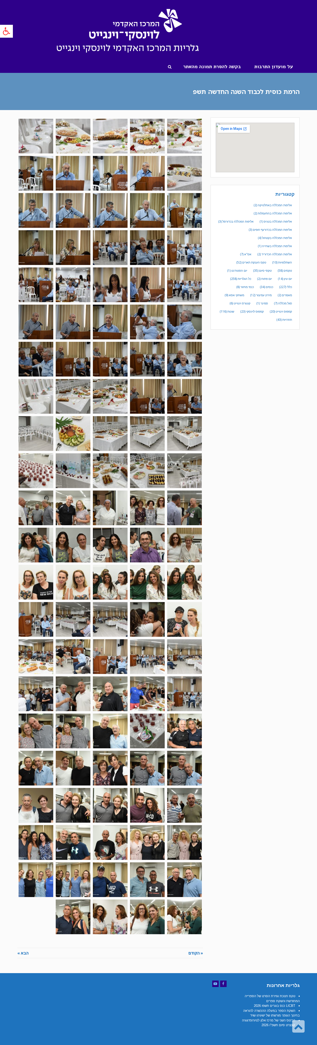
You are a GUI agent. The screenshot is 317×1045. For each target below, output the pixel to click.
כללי (285, 287)
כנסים (266, 287)
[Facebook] (223, 984)
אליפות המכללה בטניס (276, 221)
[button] (6, 31)
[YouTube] (215, 984)
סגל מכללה (283, 303)
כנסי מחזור (245, 287)
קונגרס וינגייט (240, 303)
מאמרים (285, 295)
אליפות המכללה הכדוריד (274, 254)
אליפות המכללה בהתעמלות (273, 213)
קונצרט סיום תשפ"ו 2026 (278, 1025)
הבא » (22, 953)
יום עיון (285, 279)
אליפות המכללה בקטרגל (275, 238)
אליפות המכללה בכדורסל (236, 221)
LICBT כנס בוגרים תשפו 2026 (274, 1006)
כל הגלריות (240, 279)
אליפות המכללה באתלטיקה (273, 205)
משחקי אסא (234, 295)
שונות (227, 311)
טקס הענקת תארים (251, 262)
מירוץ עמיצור (261, 295)
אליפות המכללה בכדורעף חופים (270, 230)
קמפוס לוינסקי (252, 311)
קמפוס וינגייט (281, 311)
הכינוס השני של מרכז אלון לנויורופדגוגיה (268, 1020)
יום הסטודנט (237, 270)
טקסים (285, 270)
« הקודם (195, 953)
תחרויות (284, 320)
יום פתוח (264, 279)
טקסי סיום (262, 270)
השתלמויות (282, 262)
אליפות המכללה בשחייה (275, 246)
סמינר (262, 303)
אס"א (245, 254)
